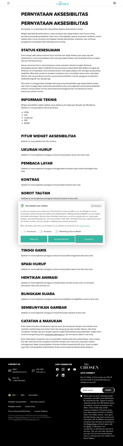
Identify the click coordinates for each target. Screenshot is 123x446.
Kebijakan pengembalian (17, 402)
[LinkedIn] (63, 375)
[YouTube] (75, 369)
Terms (88, 426)
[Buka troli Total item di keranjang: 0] (114, 3)
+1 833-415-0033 (19, 380)
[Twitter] (69, 369)
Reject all (34, 239)
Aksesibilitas (33, 395)
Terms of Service (20, 417)
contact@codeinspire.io (55, 334)
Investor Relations (41, 411)
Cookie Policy (30, 406)
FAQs (23, 395)
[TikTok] (57, 375)
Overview (97, 206)
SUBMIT (108, 390)
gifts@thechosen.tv (20, 372)
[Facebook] (57, 369)
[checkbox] (28, 231)
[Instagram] (63, 369)
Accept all (89, 239)
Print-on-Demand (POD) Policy (19, 411)
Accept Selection (61, 239)
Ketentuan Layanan (38, 402)
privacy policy (85, 226)
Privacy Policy (17, 419)
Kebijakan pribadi (14, 406)
